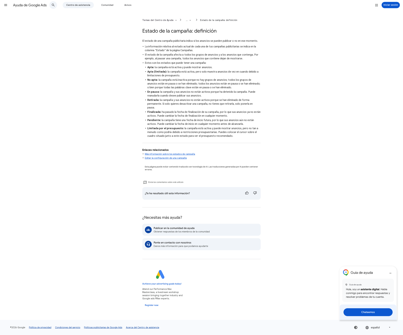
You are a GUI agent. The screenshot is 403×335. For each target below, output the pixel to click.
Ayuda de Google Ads (30, 5)
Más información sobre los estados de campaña (170, 154)
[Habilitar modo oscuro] (356, 327)
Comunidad (107, 5)
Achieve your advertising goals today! (162, 283)
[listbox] (378, 327)
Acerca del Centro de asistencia (142, 327)
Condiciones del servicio (67, 327)
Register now (151, 305)
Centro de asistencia (78, 5)
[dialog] (368, 293)
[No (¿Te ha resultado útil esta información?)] (255, 193)
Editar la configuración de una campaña (166, 158)
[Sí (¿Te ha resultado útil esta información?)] (247, 193)
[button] (5, 5)
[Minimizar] (390, 271)
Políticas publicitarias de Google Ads (103, 327)
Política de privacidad (40, 327)
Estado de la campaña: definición (218, 20)
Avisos (127, 5)
